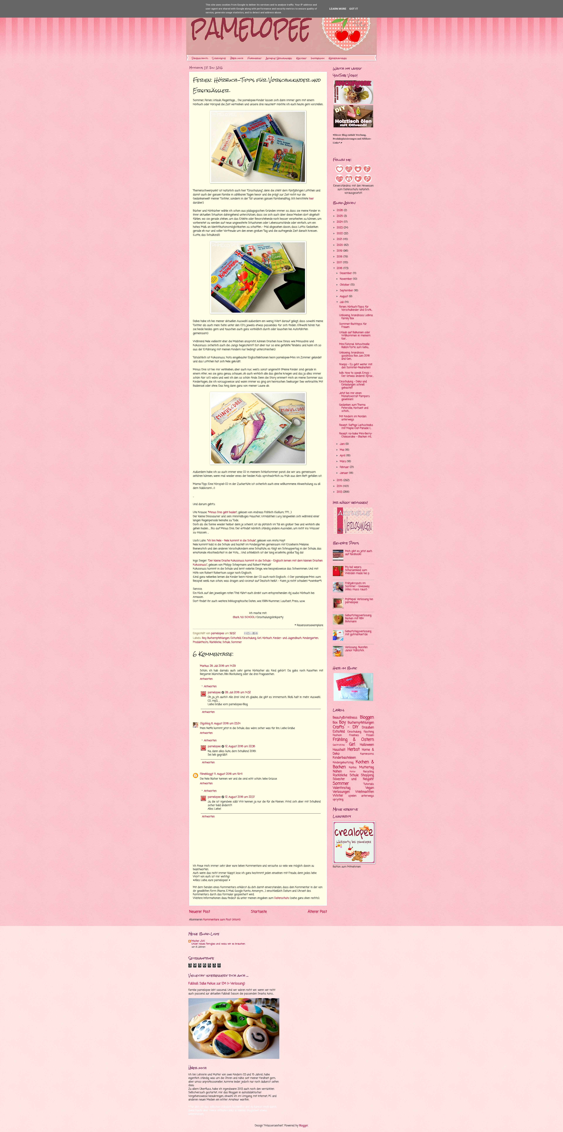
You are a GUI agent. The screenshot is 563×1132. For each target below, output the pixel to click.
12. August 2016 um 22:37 (240, 797)
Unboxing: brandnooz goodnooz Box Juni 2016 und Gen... (354, 356)
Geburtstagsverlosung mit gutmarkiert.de (358, 632)
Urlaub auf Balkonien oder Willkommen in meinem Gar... (354, 336)
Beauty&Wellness (345, 717)
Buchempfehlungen (218, 638)
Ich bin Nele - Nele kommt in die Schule (231, 541)
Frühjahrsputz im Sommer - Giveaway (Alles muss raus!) (357, 586)
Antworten (206, 679)
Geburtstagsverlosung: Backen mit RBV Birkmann (358, 618)
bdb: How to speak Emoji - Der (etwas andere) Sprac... (356, 374)
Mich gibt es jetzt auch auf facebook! (358, 552)
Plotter (353, 771)
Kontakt (301, 58)
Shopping (367, 775)
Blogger (303, 1126)
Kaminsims (367, 754)
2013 (340, 492)
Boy (204, 638)
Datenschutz (200, 58)
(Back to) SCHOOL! (244, 617)
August (344, 296)
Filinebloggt (206, 774)
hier (311, 199)
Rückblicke (215, 642)
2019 (340, 251)
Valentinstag (341, 787)
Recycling (368, 772)
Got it (353, 8)
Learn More (337, 8)
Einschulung (249, 638)
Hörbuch (267, 638)
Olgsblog (205, 724)
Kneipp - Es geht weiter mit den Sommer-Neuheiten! (355, 366)
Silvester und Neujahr (353, 779)
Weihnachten (364, 791)
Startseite (219, 58)
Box (335, 722)
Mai (342, 450)
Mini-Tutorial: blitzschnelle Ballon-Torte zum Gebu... (354, 345)
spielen (352, 796)
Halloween (367, 744)
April (343, 456)
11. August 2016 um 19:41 (228, 774)
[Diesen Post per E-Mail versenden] (245, 633)
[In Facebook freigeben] (253, 633)
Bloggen (367, 717)
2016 (340, 268)
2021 (340, 239)
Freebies (354, 735)
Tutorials (369, 784)
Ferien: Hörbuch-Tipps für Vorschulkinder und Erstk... (355, 308)
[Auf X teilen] (251, 633)
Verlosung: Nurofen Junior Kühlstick (356, 648)
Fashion (337, 735)
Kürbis (353, 768)
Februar (345, 467)
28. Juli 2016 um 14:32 (238, 692)
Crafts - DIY (345, 727)
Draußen (368, 727)
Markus (204, 666)
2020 (340, 245)
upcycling (338, 799)
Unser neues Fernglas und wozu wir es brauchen (218, 944)
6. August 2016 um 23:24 (225, 724)
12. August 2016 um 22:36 (240, 746)
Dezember (346, 273)
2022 (340, 234)
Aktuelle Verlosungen (279, 58)
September (347, 291)
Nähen (337, 771)
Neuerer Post (199, 911)
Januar (344, 473)
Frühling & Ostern (353, 740)
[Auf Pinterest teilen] (256, 633)
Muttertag (366, 767)
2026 (340, 210)
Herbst (353, 749)
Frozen (370, 735)
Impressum (317, 58)
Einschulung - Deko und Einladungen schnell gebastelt (353, 385)
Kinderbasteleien (344, 757)
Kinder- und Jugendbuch (287, 638)
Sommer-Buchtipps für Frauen (353, 325)
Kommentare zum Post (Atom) (221, 920)
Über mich (236, 58)
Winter (338, 795)
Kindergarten (310, 638)
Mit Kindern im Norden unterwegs (352, 418)
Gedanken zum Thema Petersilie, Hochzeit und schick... (353, 408)
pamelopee (214, 692)
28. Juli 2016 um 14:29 (223, 666)
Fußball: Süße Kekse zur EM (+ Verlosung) (216, 983)
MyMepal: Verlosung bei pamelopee (359, 600)
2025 (340, 216)
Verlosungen (341, 791)
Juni (342, 444)
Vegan (370, 787)
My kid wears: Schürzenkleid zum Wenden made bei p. (357, 570)
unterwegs (367, 796)
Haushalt (339, 749)
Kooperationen (338, 58)
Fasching (369, 732)
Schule (226, 642)
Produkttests (200, 642)
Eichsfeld (236, 638)
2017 (340, 263)
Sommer (236, 642)
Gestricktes (339, 745)
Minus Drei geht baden (222, 512)
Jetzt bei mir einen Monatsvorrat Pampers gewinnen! (354, 396)
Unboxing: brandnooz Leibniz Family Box (356, 316)
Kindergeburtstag (343, 763)
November (346, 279)
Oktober (345, 285)
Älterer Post (317, 911)
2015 (340, 480)
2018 (340, 257)
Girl (259, 638)
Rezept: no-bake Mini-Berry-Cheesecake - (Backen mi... (355, 435)
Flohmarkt (254, 58)
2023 (340, 228)
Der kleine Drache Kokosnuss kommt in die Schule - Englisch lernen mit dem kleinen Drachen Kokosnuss (258, 563)
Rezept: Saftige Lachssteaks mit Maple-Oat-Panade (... (356, 426)
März (343, 461)
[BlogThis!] (248, 633)
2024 (340, 222)
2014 (340, 486)
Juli (342, 302)
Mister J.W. (198, 941)
